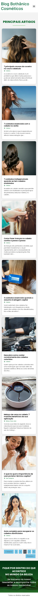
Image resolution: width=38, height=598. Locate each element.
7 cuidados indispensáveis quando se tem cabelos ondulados (16, 181)
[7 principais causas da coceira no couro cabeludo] (19, 46)
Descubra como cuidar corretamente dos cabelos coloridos (16, 357)
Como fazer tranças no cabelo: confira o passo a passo (18, 239)
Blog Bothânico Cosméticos (15, 6)
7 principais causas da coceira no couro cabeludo (18, 67)
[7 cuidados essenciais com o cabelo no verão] (19, 103)
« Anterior (8, 552)
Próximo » (30, 556)
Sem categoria (10, 478)
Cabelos (8, 71)
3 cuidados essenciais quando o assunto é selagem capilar (18, 299)
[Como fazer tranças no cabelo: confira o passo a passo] (19, 218)
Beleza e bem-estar (11, 421)
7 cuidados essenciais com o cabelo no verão (17, 125)
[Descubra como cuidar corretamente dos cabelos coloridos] (19, 334)
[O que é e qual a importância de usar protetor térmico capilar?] (19, 453)
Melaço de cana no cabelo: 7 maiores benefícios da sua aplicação (17, 416)
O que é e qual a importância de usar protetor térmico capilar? (18, 475)
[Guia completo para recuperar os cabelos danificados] (19, 510)
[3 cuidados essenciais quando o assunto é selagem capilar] (19, 277)
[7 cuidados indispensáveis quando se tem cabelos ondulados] (19, 158)
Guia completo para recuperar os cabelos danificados (19, 532)
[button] (34, 6)
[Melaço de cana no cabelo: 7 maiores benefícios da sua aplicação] (19, 394)
